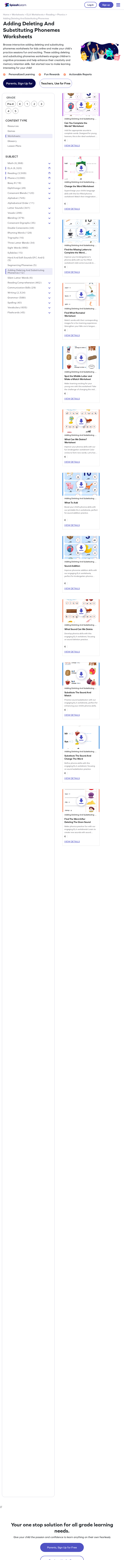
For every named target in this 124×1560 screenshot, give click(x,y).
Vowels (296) (15, 213)
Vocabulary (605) (17, 307)
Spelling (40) (15, 302)
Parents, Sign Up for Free (19, 85)
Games (11, 131)
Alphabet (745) (16, 198)
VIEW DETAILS (72, 145)
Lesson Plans (14, 146)
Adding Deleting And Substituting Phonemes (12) (26, 271)
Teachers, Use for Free (55, 83)
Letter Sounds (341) (19, 208)
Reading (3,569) (17, 173)
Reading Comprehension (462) (25, 282)
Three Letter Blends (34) (21, 242)
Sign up (106, 5)
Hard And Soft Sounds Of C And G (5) (26, 258)
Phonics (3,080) (16, 178)
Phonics (61, 14)
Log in (91, 5)
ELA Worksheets (35, 14)
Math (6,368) (15, 163)
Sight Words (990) (18, 247)
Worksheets (18, 14)
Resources (13, 126)
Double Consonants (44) (21, 228)
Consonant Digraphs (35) (22, 223)
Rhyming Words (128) (20, 232)
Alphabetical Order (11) (21, 203)
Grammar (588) (17, 297)
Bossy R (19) (14, 183)
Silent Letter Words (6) (20, 277)
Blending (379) (16, 218)
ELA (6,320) (15, 168)
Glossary (12, 141)
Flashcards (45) (16, 312)
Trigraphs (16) (16, 237)
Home (6, 14)
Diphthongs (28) (17, 188)
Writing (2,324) (17, 292)
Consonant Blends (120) (21, 193)
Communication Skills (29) (22, 287)
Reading (50, 14)
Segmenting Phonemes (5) (22, 265)
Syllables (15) (15, 252)
